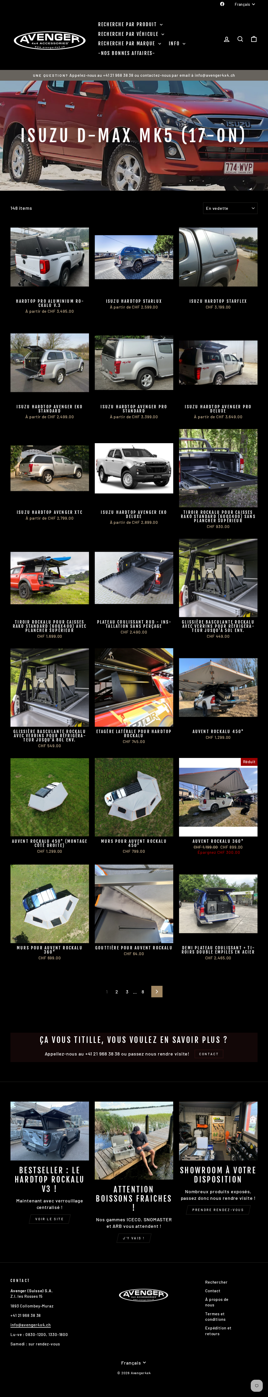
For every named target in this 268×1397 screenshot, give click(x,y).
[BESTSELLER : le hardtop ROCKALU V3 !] (49, 1131)
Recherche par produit (128, 24)
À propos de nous (216, 1302)
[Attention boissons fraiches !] (134, 1141)
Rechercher (216, 1282)
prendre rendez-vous (218, 1210)
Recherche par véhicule (129, 34)
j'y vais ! (134, 1238)
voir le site (49, 1219)
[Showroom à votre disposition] (218, 1131)
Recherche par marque (127, 43)
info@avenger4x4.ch (30, 1324)
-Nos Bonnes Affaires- (126, 53)
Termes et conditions (215, 1316)
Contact (213, 1290)
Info (175, 43)
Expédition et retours (218, 1331)
